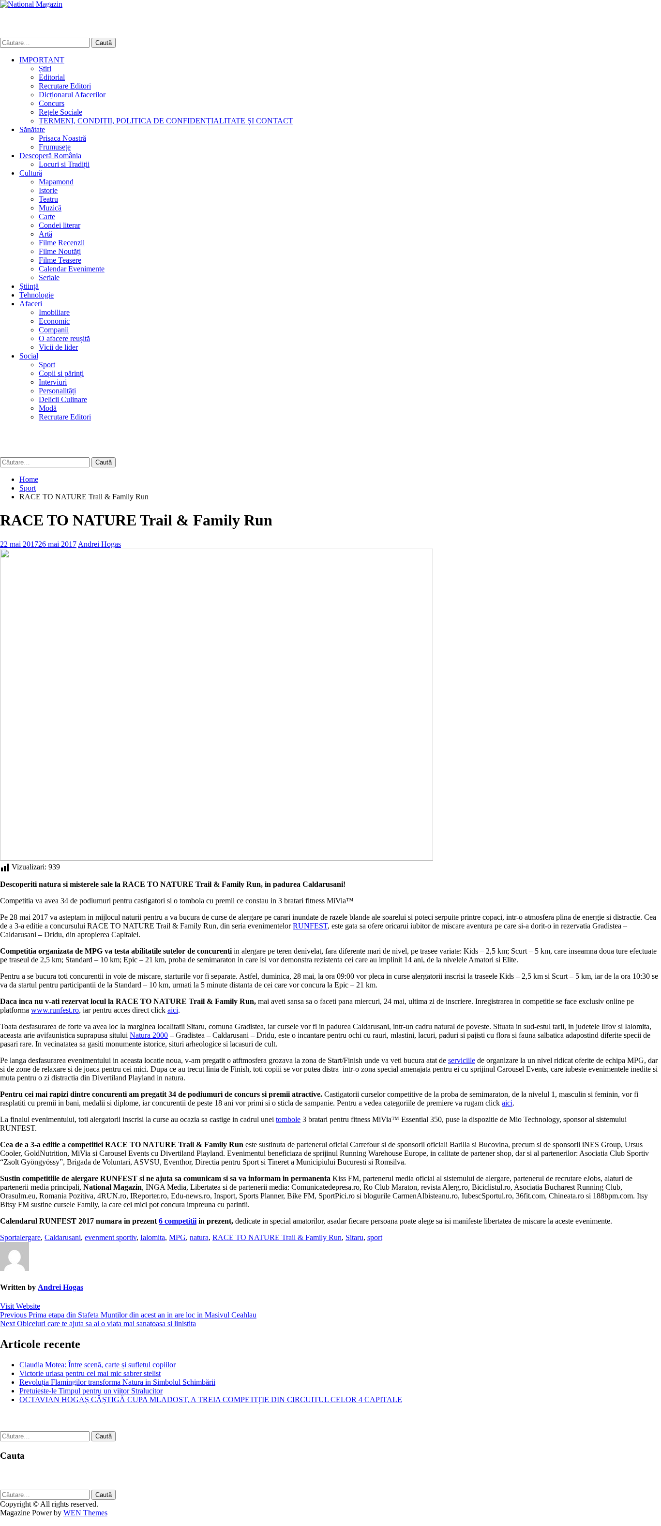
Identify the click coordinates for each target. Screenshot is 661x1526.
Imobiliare (54, 312)
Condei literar (59, 225)
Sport (47, 364)
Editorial (52, 77)
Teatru (48, 199)
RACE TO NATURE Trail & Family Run (277, 1237)
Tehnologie (36, 295)
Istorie (48, 190)
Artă (45, 234)
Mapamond (56, 182)
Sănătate (32, 129)
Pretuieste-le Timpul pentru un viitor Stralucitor (91, 1391)
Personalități (57, 391)
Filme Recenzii (62, 243)
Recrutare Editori (65, 86)
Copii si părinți (61, 373)
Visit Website (20, 1306)
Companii (54, 330)
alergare (28, 1237)
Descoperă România (50, 155)
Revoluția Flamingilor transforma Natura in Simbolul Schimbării (117, 1382)
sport (374, 1237)
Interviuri (53, 382)
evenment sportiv (110, 1237)
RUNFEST (310, 926)
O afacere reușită (64, 338)
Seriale (49, 277)
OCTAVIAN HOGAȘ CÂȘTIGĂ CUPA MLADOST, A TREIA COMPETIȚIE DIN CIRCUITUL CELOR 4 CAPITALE (210, 1399)
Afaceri (30, 303)
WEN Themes (85, 1513)
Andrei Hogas (99, 544)
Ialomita (152, 1237)
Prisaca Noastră (62, 138)
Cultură (30, 173)
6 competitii (177, 1221)
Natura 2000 (149, 1035)
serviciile (461, 1060)
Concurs (51, 103)
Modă (48, 408)
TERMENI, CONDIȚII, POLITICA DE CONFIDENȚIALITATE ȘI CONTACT (166, 121)
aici (172, 1010)
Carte (47, 216)
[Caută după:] (45, 42)
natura (199, 1237)
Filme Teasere (60, 260)
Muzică (50, 208)
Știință (29, 286)
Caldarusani (63, 1237)
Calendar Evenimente (72, 269)
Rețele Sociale (60, 112)
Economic (54, 321)
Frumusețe (55, 147)
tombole (288, 1119)
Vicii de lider (58, 347)
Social (28, 356)
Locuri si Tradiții (64, 164)
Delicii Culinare (63, 399)
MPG (177, 1237)
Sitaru (354, 1237)
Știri (45, 68)
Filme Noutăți (60, 251)
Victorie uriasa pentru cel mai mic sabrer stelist (90, 1373)
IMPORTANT (41, 60)
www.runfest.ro (55, 1010)
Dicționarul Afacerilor (72, 94)
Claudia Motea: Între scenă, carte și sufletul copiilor (97, 1365)
